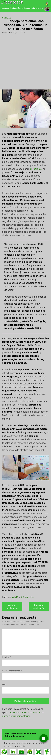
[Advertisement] (25, 62)
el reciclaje (36, 169)
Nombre (6, 657)
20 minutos (27, 597)
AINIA (15, 597)
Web (4, 684)
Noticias (6, 18)
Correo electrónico (12, 671)
